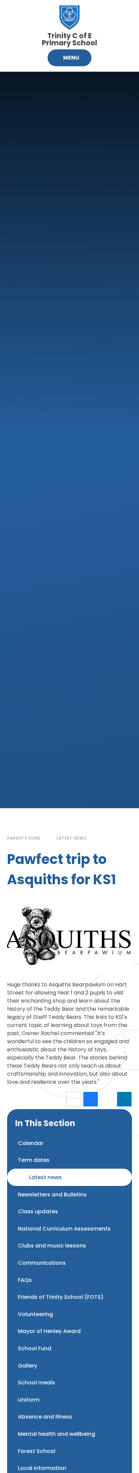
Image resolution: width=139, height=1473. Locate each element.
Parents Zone (23, 838)
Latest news (71, 838)
